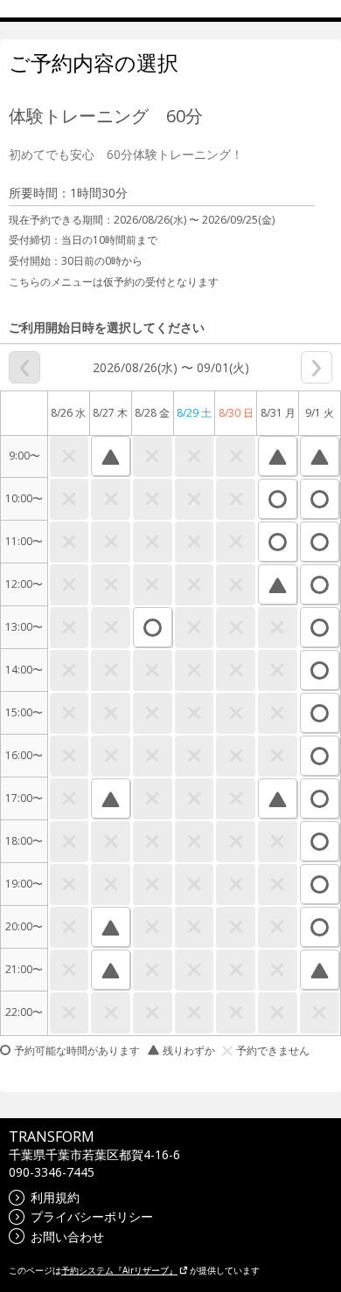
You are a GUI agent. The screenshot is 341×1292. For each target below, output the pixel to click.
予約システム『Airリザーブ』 (119, 1270)
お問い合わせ (67, 1236)
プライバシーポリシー (92, 1216)
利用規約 (55, 1197)
